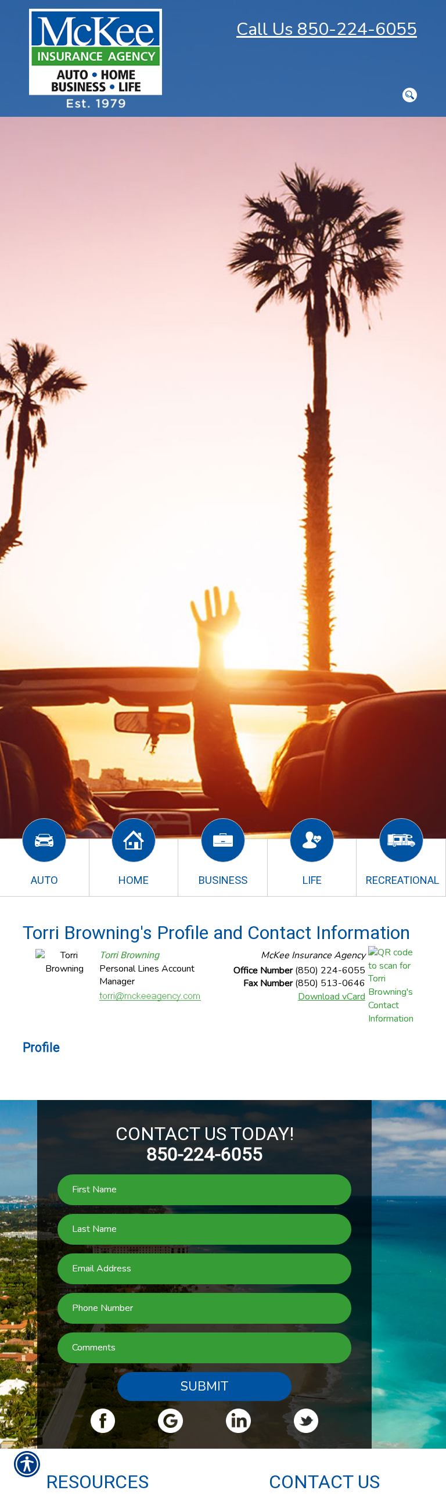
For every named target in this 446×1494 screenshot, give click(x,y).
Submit (204, 1386)
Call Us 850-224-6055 (326, 29)
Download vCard (331, 996)
